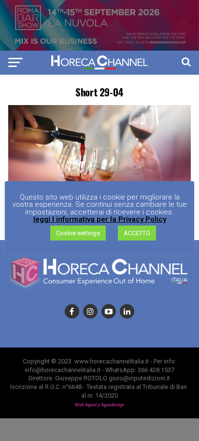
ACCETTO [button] (137, 233)
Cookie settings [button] (78, 233)
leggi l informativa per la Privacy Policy (99, 219)
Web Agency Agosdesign (99, 404)
